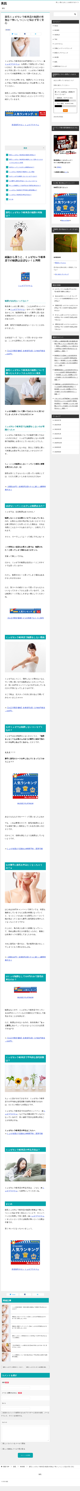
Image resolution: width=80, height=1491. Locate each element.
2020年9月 (57, 447)
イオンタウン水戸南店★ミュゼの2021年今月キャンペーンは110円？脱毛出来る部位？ (66, 401)
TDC (55, 39)
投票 (65, 110)
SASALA (57, 35)
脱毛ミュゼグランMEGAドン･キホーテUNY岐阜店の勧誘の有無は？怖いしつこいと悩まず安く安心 (14, 1367)
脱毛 (3, 8)
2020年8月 (57, 452)
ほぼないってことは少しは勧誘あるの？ (21, 167)
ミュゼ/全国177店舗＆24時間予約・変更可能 (25, 849)
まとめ (11, 199)
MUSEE (8, 30)
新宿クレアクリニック (61, 53)
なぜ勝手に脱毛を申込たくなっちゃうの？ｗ (23, 181)
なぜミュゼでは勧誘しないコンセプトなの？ (23, 176)
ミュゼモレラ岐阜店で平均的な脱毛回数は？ (23, 190)
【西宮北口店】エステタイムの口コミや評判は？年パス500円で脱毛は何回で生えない (66, 326)
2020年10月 (58, 443)
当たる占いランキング (62, 274)
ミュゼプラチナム (12, 64)
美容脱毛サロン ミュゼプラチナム (25, 125)
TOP (6, 1466)
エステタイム (58, 44)
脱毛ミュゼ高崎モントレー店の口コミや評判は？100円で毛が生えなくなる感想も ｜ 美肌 (66, 348)
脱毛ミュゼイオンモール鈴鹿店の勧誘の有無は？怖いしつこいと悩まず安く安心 (38, 1367)
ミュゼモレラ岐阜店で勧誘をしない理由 (21, 172)
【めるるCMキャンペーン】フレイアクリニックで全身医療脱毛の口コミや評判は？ (66, 298)
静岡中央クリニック (60, 66)
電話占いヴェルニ (60, 263)
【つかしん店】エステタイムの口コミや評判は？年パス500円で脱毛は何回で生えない (66, 317)
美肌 (4, 3)
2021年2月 (57, 429)
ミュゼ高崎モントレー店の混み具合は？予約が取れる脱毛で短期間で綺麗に (29, 1355)
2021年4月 (57, 425)
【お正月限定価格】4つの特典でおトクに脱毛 (25, 618)
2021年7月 (57, 420)
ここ (66, 172)
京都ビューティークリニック (63, 48)
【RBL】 (59, 167)
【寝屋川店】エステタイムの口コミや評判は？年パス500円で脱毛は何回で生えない (66, 308)
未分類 (56, 57)
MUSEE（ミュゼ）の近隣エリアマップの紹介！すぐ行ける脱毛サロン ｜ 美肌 (66, 363)
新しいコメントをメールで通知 (14, 1443)
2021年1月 (57, 434)
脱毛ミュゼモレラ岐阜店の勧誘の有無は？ (22, 155)
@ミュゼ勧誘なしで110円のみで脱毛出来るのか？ (25, 185)
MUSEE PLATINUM (25, 803)
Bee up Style (65, 220)
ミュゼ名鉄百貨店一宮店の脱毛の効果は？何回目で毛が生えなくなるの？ (29, 1308)
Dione (56, 26)
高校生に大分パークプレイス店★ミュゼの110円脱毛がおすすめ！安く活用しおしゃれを (29, 1317)
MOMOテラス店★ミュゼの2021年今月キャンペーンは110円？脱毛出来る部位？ (65, 358)
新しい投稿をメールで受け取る (14, 1449)
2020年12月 (58, 438)
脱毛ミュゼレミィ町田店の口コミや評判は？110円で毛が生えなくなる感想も (29, 1336)
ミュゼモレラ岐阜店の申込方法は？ (20, 194)
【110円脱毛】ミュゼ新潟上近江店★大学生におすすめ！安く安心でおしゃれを (29, 1346)
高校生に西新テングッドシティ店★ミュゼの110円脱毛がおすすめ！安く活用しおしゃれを (29, 1327)
